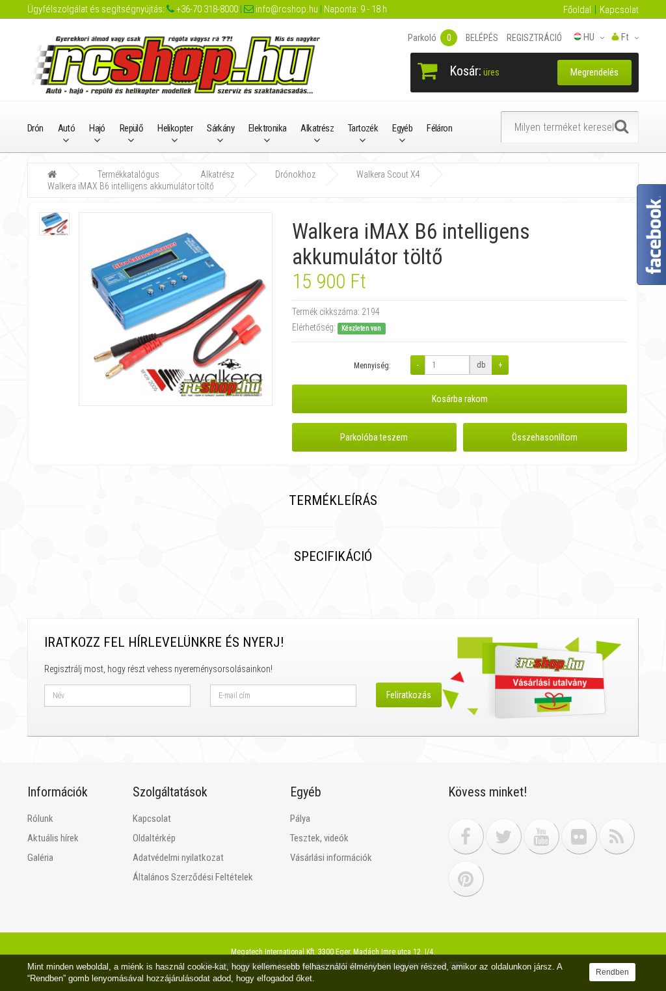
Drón (35, 128)
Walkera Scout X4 (388, 174)
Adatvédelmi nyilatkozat (178, 857)
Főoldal (577, 10)
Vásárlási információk (331, 857)
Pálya (300, 818)
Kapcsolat (619, 10)
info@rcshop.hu (286, 9)
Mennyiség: (372, 365)
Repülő (131, 128)
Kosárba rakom (460, 399)
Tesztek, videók (319, 838)
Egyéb (402, 128)
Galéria (40, 857)
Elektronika (267, 128)
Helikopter (175, 128)
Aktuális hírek (53, 838)
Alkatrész (317, 128)
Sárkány (220, 128)
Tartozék (363, 128)
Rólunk (40, 818)
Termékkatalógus (128, 174)
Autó (66, 128)
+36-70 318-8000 (206, 9)
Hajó (97, 128)
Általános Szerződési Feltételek (193, 877)
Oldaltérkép (154, 838)
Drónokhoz (295, 174)
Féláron (439, 128)
